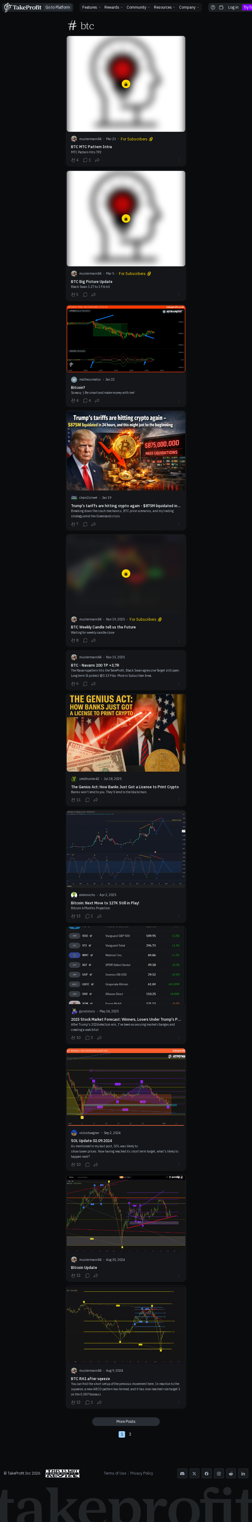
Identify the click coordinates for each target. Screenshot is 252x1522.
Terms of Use (115, 1473)
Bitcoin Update (126, 1228)
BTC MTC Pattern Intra (126, 101)
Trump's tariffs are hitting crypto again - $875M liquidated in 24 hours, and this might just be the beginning (126, 470)
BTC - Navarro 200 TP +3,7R (126, 670)
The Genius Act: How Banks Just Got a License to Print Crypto (126, 749)
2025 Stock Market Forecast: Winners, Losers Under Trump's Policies (126, 985)
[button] (91, 7)
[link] (58, 7)
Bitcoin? (126, 355)
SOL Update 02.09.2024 (126, 1109)
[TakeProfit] (22, 7)
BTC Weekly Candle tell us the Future (126, 590)
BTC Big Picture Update (126, 235)
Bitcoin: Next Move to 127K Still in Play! (126, 865)
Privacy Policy (141, 1473)
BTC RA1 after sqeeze (126, 1347)
